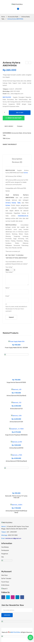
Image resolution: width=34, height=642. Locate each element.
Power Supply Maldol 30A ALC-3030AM (16, 347)
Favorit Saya (5, 582)
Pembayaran (5, 550)
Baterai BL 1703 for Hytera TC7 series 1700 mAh (16, 497)
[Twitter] (6, 148)
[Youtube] (22, 597)
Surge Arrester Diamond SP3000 (16, 382)
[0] (19, 9)
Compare (19, 126)
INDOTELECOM (7, 97)
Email (8, 296)
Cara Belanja (5, 547)
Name (8, 288)
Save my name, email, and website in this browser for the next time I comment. (16, 309)
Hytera (8, 138)
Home (3, 17)
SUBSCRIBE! (7, 615)
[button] (30, 637)
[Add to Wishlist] (6, 342)
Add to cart (19, 112)
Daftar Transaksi (6, 578)
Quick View (6, 349)
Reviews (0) (17, 162)
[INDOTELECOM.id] (17, 4)
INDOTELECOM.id (15, 632)
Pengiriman (4, 554)
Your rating (9, 267)
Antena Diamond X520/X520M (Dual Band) (16, 511)
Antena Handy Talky (13, 203)
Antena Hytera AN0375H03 (27, 63)
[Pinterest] (8, 148)
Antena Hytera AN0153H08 (30, 63)
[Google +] (11, 148)
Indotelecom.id (23, 216)
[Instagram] (13, 597)
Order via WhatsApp (14, 118)
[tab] (17, 158)
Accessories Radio (13, 17)
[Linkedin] (17, 597)
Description (17, 159)
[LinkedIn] (14, 148)
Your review (9, 272)
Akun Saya (4, 575)
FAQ (2, 557)
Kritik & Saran (5, 585)
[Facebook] (3, 148)
